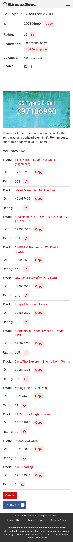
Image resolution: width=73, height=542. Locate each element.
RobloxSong (30, 515)
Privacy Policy (58, 520)
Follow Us (12, 505)
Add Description (36, 49)
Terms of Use (35, 520)
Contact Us (13, 520)
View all (10, 495)
